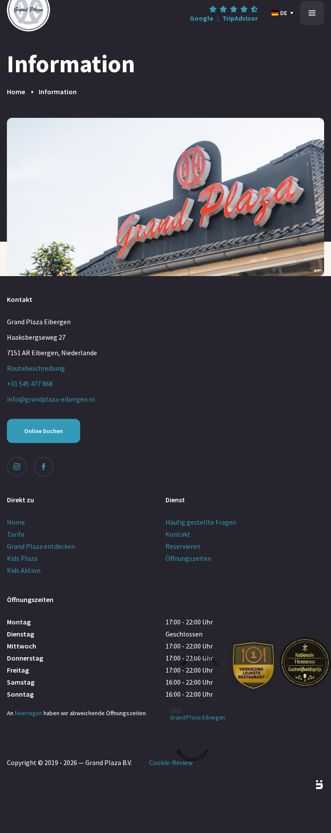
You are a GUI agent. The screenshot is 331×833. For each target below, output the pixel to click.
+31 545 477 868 (30, 383)
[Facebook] (43, 466)
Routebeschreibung (36, 368)
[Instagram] (17, 466)
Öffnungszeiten (188, 558)
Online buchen (43, 431)
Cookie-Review (171, 762)
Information (58, 91)
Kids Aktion (24, 570)
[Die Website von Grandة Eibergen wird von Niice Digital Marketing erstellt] (309, 785)
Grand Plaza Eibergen (197, 717)
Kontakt (178, 534)
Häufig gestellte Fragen (201, 522)
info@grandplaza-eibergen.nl (51, 399)
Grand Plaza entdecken (41, 546)
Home (16, 91)
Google (201, 18)
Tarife (16, 534)
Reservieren (183, 546)
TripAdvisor (240, 18)
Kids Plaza (22, 558)
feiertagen (28, 713)
